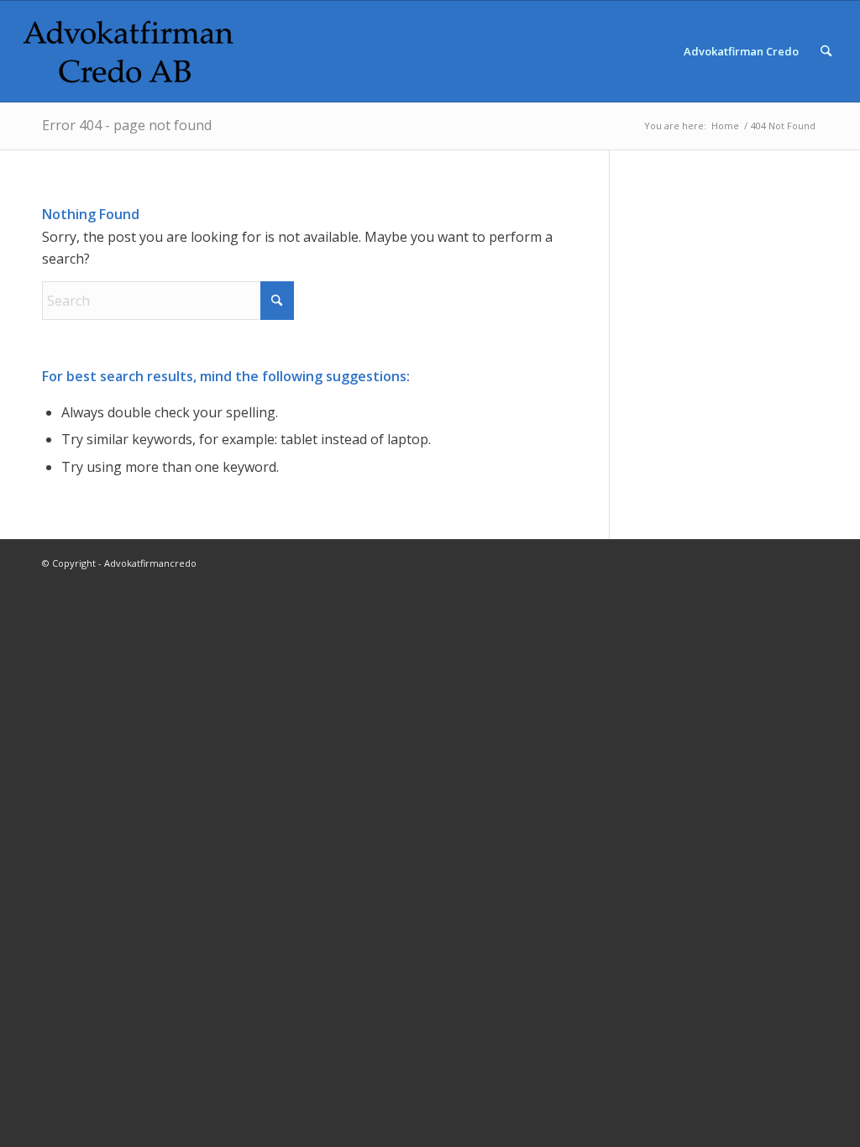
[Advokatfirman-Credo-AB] (128, 51)
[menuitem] (741, 51)
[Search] (826, 51)
